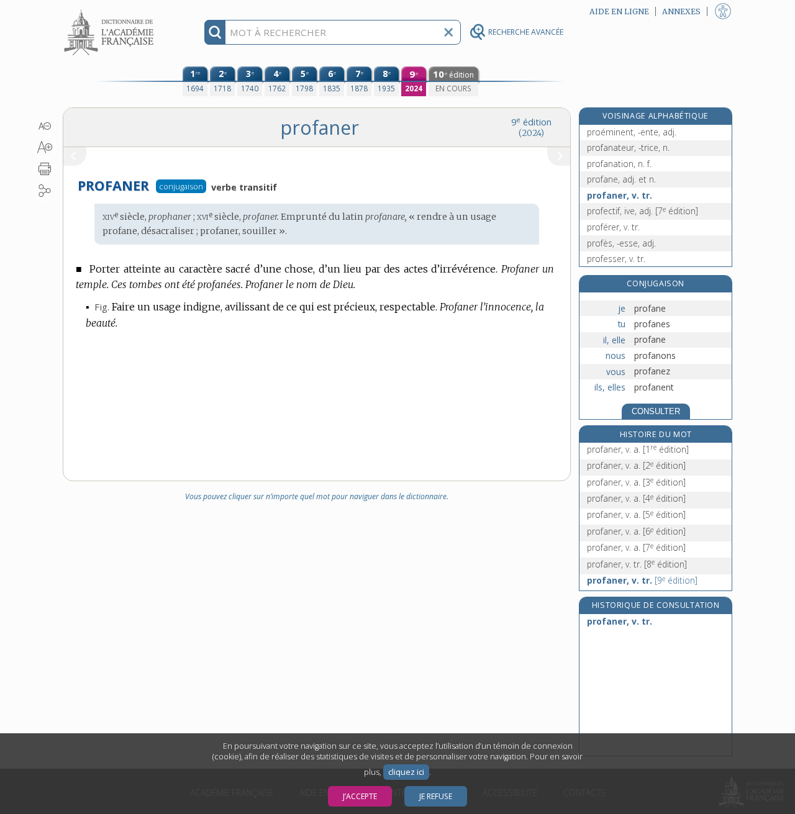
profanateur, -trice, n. (628, 147)
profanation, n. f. (619, 164)
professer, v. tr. (616, 259)
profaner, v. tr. (619, 195)
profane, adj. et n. (621, 179)
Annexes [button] (681, 11)
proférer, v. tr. (613, 227)
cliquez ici (406, 772)
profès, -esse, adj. (621, 243)
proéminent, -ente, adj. (631, 132)
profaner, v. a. (638, 449)
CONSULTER (656, 411)
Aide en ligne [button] (619, 11)
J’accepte (360, 796)
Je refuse (435, 796)
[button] (45, 126)
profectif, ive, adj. (642, 211)
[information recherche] (215, 32)
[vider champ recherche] (448, 32)
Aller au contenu (110, 11)
